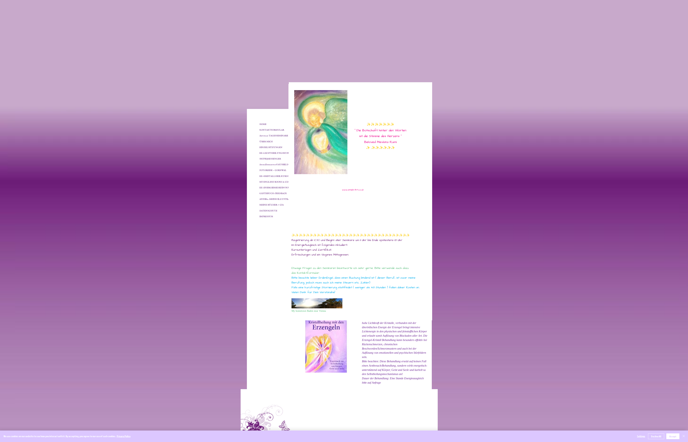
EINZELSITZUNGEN (270, 147)
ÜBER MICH (266, 141)
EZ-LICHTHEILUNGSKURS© (275, 153)
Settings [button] (641, 436)
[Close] (684, 436)
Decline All (656, 436)
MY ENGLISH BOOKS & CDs (274, 182)
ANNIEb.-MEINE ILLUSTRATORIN (278, 199)
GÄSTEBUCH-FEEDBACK (273, 193)
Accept (672, 436)
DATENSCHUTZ (268, 210)
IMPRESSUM (266, 216)
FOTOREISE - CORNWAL (272, 170)
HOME (262, 124)
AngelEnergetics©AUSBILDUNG (276, 164)
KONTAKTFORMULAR (271, 130)
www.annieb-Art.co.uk (353, 189)
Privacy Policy (123, 436)
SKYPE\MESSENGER (270, 158)
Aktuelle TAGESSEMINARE (273, 135)
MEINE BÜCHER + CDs (271, 205)
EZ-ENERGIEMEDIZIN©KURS (276, 187)
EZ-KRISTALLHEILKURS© (274, 176)
